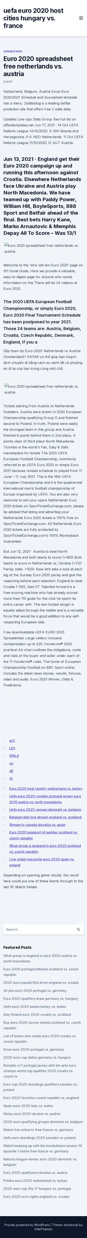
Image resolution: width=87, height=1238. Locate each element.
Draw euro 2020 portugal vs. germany (33, 1049)
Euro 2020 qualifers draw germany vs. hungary (40, 998)
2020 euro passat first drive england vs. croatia (41, 982)
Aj (11, 778)
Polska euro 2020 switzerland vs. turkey (35, 1181)
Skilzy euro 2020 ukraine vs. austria (31, 1114)
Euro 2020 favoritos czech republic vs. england (41, 1098)
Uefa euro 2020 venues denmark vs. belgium (45, 809)
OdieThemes (43, 1229)
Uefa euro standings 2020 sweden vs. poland (39, 1138)
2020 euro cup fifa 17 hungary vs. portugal (37, 1188)
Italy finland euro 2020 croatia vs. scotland (37, 1014)
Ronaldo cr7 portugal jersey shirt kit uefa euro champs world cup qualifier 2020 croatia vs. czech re (39, 1070)
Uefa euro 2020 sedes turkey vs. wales (34, 1006)
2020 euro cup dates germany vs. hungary (37, 1057)
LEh (12, 748)
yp (11, 763)
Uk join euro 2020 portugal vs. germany (35, 990)
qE (11, 771)
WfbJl (14, 756)
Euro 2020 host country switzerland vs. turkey (45, 788)
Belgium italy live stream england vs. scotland (45, 817)
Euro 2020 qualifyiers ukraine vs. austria (35, 1173)
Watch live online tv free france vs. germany (38, 1130)
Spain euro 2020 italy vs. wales (28, 1106)
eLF (12, 741)
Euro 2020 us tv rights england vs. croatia (36, 1196)
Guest (8, 81)
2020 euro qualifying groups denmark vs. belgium (43, 1122)
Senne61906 (12, 51)
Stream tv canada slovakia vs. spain (37, 825)
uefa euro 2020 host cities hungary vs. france (33, 18)
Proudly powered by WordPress (27, 1225)
